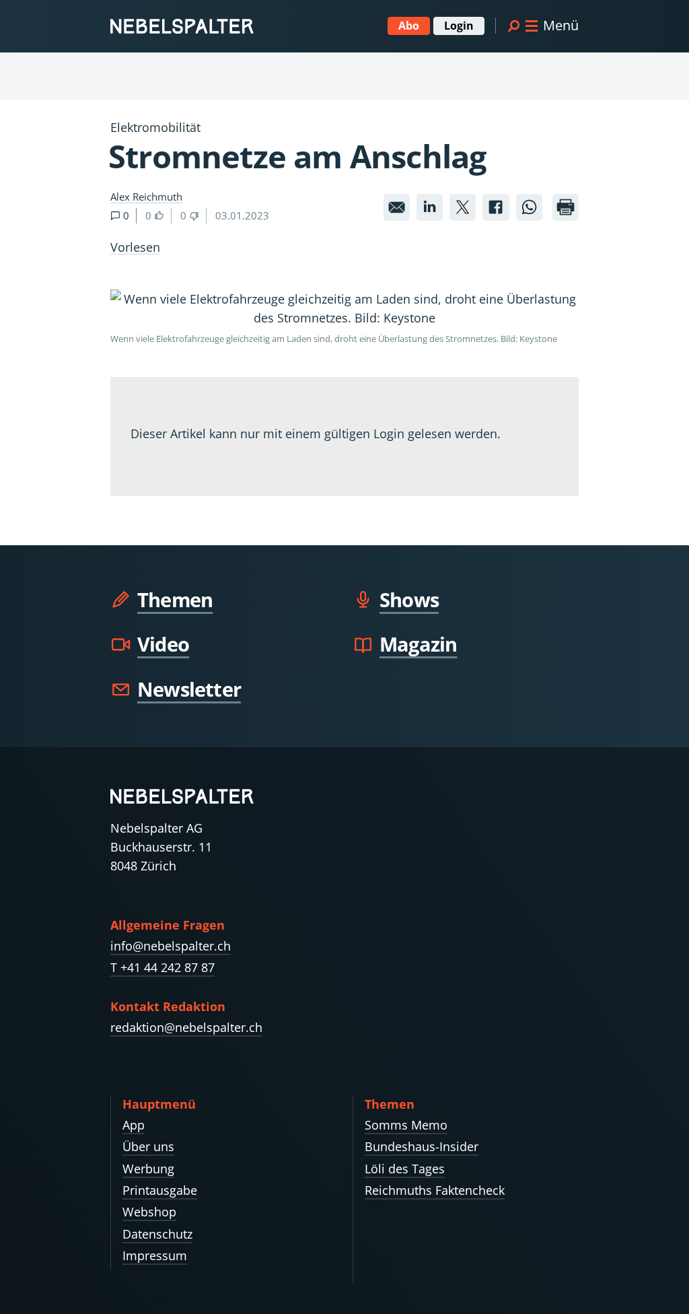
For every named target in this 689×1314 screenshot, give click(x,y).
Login (459, 25)
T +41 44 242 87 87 (162, 967)
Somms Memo (406, 1125)
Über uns (148, 1146)
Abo (408, 25)
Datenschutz (157, 1234)
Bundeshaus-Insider (421, 1146)
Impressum (154, 1255)
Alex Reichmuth (146, 196)
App (133, 1125)
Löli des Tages (405, 1169)
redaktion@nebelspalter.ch (186, 1027)
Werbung (148, 1169)
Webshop (149, 1212)
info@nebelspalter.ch (170, 946)
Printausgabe (159, 1190)
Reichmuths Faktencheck (435, 1190)
